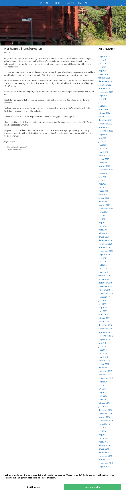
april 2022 (102, 187)
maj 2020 (102, 265)
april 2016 (102, 438)
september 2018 (105, 336)
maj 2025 (102, 70)
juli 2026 (102, 60)
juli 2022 (102, 176)
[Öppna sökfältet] (86, 3)
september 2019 (105, 293)
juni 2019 (102, 304)
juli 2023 (102, 138)
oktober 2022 (104, 166)
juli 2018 (102, 343)
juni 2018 (102, 346)
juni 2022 (102, 180)
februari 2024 (104, 113)
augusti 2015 (104, 466)
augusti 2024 (104, 95)
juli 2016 (102, 427)
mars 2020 (103, 272)
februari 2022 (104, 194)
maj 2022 (102, 184)
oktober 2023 (104, 127)
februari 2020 (104, 275)
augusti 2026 (104, 56)
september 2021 (105, 208)
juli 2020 (102, 258)
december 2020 (105, 240)
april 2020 (102, 268)
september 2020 (105, 251)
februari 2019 (104, 318)
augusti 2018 (104, 339)
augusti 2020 (104, 254)
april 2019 (102, 311)
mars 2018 (103, 357)
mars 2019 (103, 314)
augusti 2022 (104, 173)
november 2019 (105, 286)
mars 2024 (103, 109)
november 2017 (105, 371)
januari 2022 (103, 198)
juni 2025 (102, 67)
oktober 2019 (104, 290)
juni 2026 (102, 63)
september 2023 (105, 131)
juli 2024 (102, 99)
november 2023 (105, 123)
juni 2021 (102, 219)
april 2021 (102, 226)
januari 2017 (103, 406)
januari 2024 (103, 116)
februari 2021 (104, 233)
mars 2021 (103, 229)
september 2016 (105, 420)
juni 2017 (102, 389)
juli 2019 (102, 300)
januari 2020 (103, 279)
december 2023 (105, 120)
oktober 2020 (104, 247)
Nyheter (71, 3)
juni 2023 (102, 141)
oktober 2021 (104, 205)
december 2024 (105, 81)
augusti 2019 (104, 297)
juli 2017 (102, 385)
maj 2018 (102, 350)
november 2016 (105, 413)
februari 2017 (104, 403)
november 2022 (105, 162)
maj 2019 (102, 307)
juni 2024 (102, 102)
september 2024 (105, 92)
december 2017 (105, 367)
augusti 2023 (104, 134)
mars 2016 (103, 442)
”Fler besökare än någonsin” (17, 147)
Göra (57, 3)
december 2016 (105, 410)
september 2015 (105, 463)
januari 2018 (103, 364)
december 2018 (105, 325)
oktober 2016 (104, 417)
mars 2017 (103, 399)
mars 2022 (103, 191)
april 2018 (102, 353)
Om (79, 3)
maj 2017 (102, 392)
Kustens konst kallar (14, 149)
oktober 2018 (104, 332)
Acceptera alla (92, 487)
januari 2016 (103, 449)
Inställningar (33, 487)
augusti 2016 (104, 424)
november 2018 (105, 328)
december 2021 (105, 201)
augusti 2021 (104, 212)
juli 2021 (102, 215)
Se (47, 3)
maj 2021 (102, 222)
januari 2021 (103, 237)
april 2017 (102, 396)
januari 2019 (103, 321)
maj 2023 (102, 145)
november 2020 (105, 244)
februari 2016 (104, 445)
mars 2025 (103, 74)
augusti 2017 (104, 381)
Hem (41, 3)
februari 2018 (104, 360)
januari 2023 (103, 159)
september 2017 (105, 378)
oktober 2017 (104, 374)
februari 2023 (104, 155)
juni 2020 (102, 261)
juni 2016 (102, 431)
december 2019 (105, 282)
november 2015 (105, 456)
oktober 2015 (104, 459)
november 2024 (105, 85)
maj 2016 (102, 434)
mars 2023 (103, 152)
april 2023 (102, 148)
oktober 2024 (104, 88)
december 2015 (105, 452)
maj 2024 (102, 106)
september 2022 (105, 169)
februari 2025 (104, 78)
